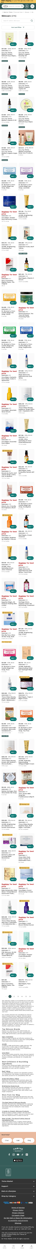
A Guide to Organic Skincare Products (15, 1111)
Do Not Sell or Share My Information (18, 1218)
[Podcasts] (27, 1154)
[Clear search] (22, 6)
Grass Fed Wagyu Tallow (10, 1078)
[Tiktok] (22, 1154)
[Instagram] (13, 1154)
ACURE (4, 1044)
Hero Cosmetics (7, 1036)
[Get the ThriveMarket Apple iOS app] (18, 1160)
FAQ (29, 1140)
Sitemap (18, 1223)
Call (18, 1140)
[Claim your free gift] (27, 6)
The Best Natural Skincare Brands (14, 1102)
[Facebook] (9, 1154)
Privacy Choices (18, 1213)
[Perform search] (5, 6)
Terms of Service (18, 1207)
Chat (7, 1140)
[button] (32, 6)
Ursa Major (6, 1053)
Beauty (27, 12)
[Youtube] (18, 1154)
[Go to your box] (32, 6)
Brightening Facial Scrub (10, 1086)
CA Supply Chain (18, 1215)
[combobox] (13, 6)
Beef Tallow (6, 1071)
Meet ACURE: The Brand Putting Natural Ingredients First (16, 1119)
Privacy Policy (18, 1210)
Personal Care (18, 12)
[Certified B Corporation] (10, 1172)
